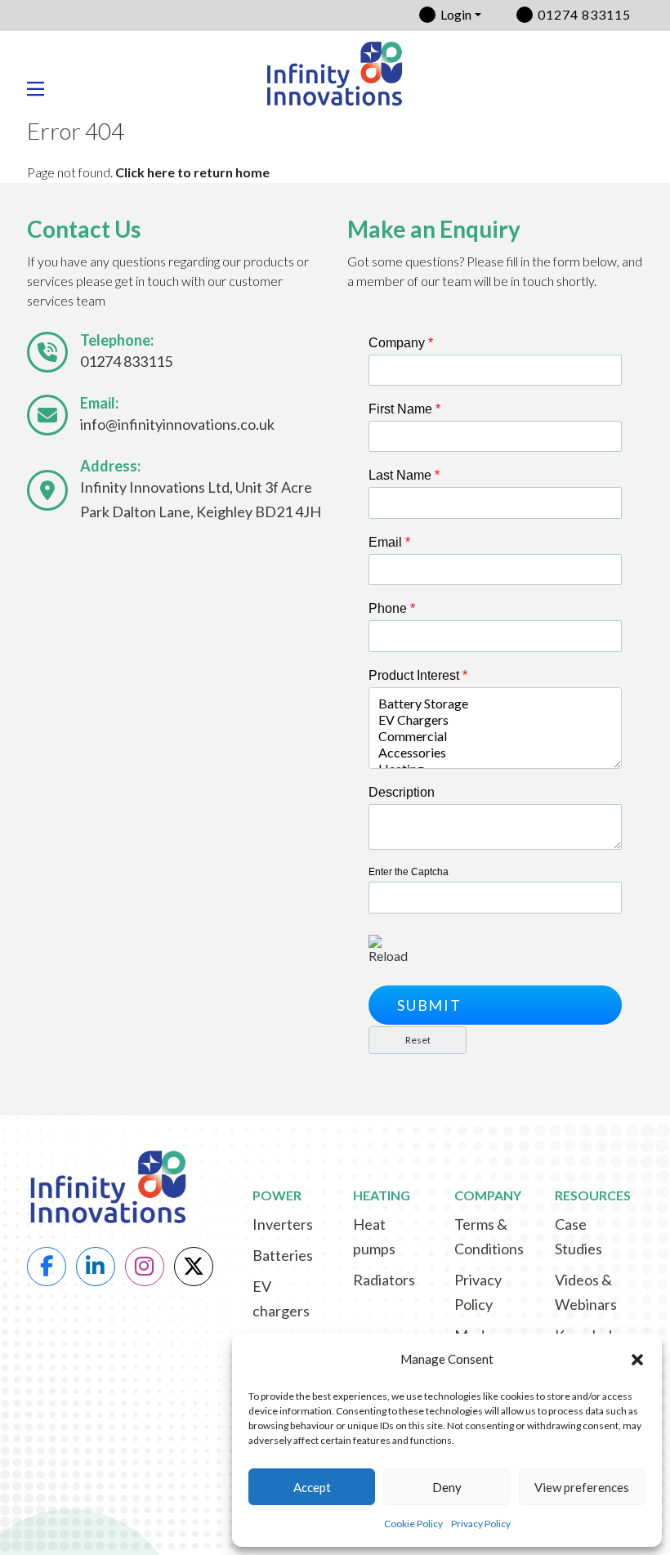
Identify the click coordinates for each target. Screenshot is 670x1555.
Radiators (384, 1280)
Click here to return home (192, 172)
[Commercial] (495, 736)
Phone (391, 608)
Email (389, 542)
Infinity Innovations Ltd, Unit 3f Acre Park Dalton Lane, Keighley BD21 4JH (200, 499)
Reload (388, 955)
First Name (404, 409)
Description (401, 792)
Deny (447, 1487)
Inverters (282, 1224)
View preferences (581, 1487)
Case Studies (578, 1236)
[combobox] (495, 728)
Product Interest (417, 675)
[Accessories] (495, 752)
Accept (312, 1487)
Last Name (404, 475)
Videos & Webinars (586, 1292)
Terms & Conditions (489, 1236)
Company (400, 343)
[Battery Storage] (495, 703)
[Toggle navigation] (41, 89)
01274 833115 (584, 14)
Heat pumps (374, 1236)
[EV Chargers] (495, 720)
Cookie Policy (413, 1523)
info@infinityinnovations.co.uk (177, 424)
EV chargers (281, 1298)
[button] (637, 1360)
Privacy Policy (481, 1523)
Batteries (282, 1255)
